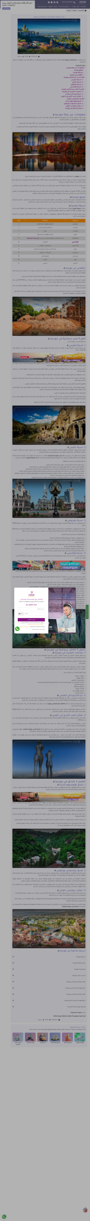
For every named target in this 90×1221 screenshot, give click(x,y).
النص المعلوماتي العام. (25, 626)
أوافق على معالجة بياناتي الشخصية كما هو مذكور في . (31, 623)
